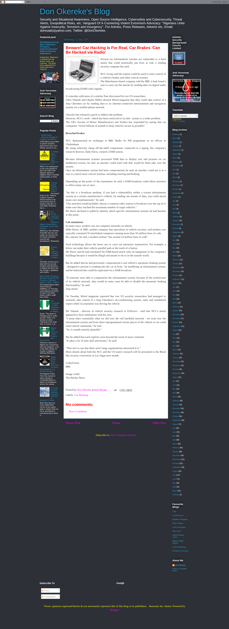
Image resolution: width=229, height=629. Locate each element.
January (175, 146)
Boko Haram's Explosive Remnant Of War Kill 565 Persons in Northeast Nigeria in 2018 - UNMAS (49, 279)
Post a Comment (78, 411)
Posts (46, 590)
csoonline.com (178, 515)
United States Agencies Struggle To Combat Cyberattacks (49, 137)
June (174, 170)
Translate (181, 121)
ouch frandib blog (179, 547)
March (174, 138)
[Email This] (121, 390)
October (175, 189)
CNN (174, 512)
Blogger (114, 609)
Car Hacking (81, 394)
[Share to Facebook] (128, 390)
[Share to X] (126, 390)
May (174, 248)
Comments (49, 596)
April (174, 174)
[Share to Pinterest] (131, 390)
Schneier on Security (180, 551)
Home (116, 423)
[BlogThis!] (123, 390)
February (175, 134)
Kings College (177, 523)
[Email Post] (115, 389)
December (176, 268)
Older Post (159, 423)
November (176, 166)
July (174, 201)
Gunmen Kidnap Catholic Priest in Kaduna (54, 187)
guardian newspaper (180, 519)
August (175, 154)
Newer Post (73, 423)
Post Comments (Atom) (123, 435)
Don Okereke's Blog (75, 11)
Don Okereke (180, 565)
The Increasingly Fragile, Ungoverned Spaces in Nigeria (55, 306)
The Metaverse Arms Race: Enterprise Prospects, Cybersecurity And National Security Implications (49, 48)
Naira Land (176, 531)
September (176, 150)
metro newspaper (179, 527)
